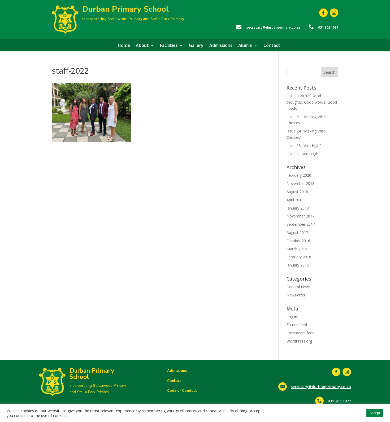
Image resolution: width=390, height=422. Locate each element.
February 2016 (299, 256)
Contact (271, 45)
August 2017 (297, 232)
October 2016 (298, 240)
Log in (292, 316)
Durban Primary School (125, 9)
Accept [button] (375, 412)
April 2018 (295, 199)
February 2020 (299, 175)
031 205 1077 (328, 27)
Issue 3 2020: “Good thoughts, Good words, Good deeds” (312, 102)
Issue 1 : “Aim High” (303, 153)
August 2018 (297, 191)
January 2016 (298, 265)
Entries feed (297, 324)
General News (299, 286)
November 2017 (300, 216)
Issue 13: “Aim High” (304, 145)
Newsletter (296, 294)
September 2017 (301, 224)
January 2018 (298, 208)
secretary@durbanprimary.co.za (273, 27)
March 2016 (297, 248)
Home (124, 45)
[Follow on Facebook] (323, 12)
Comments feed (300, 332)
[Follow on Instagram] (334, 12)
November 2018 (300, 183)
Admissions (220, 45)
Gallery (196, 45)
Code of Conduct (182, 390)
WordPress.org (299, 341)
